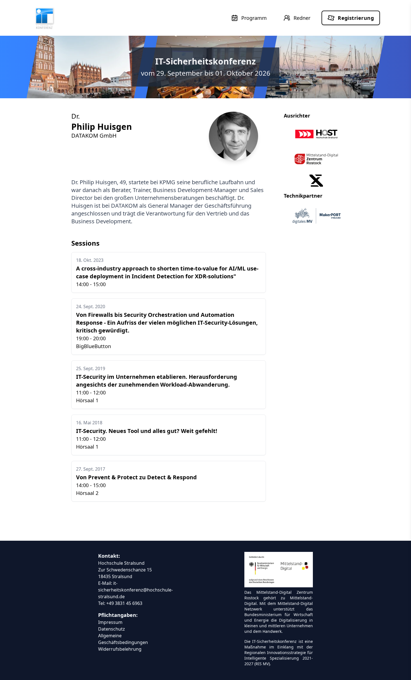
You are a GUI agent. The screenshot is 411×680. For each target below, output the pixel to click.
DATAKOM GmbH (94, 135)
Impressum (110, 622)
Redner (302, 18)
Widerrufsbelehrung (119, 649)
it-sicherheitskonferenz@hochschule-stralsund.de (135, 590)
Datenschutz (111, 629)
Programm (254, 18)
